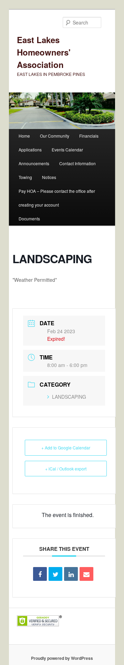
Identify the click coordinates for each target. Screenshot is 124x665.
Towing (25, 177)
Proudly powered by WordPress (62, 658)
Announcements (34, 163)
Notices (49, 177)
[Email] (86, 574)
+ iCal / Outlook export (65, 469)
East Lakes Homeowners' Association (44, 52)
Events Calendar (67, 149)
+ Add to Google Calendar (65, 447)
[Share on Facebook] (40, 574)
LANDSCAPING (69, 396)
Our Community (54, 136)
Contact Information (77, 163)
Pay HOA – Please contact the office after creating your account (57, 198)
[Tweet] (55, 574)
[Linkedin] (71, 574)
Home (24, 136)
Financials (89, 136)
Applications (30, 149)
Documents (29, 218)
